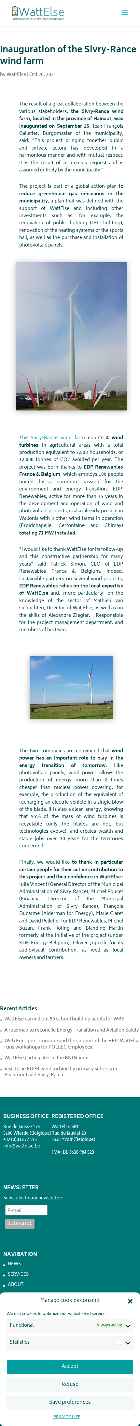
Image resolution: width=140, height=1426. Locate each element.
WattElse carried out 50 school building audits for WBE (64, 1019)
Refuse (70, 1384)
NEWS (14, 1264)
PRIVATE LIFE (66, 1417)
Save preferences (70, 1402)
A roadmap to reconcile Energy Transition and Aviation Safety (71, 1030)
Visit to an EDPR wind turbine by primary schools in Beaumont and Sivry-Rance (60, 1072)
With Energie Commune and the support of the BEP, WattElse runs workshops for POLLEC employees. (71, 1044)
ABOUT (15, 1285)
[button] (130, 1301)
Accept (70, 1366)
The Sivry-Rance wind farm (52, 438)
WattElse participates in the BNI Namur (46, 1058)
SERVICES (18, 1275)
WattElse (16, 75)
